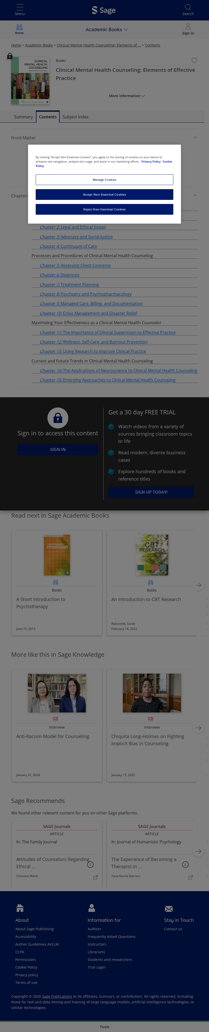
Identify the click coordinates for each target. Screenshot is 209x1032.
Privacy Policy (151, 161)
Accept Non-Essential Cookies (104, 194)
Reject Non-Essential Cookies (104, 209)
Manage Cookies (104, 180)
